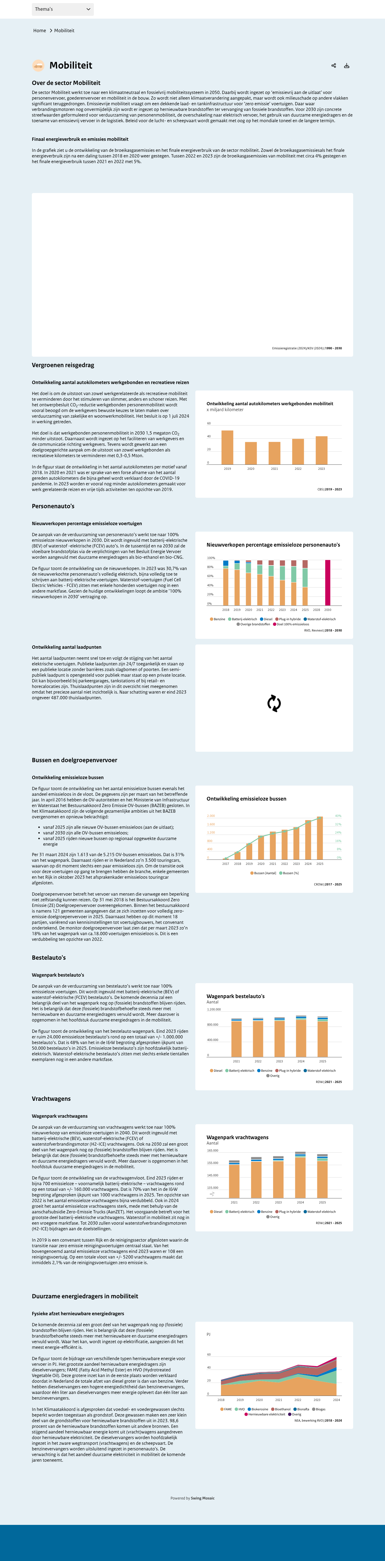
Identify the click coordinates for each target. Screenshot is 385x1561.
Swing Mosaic (202, 1498)
